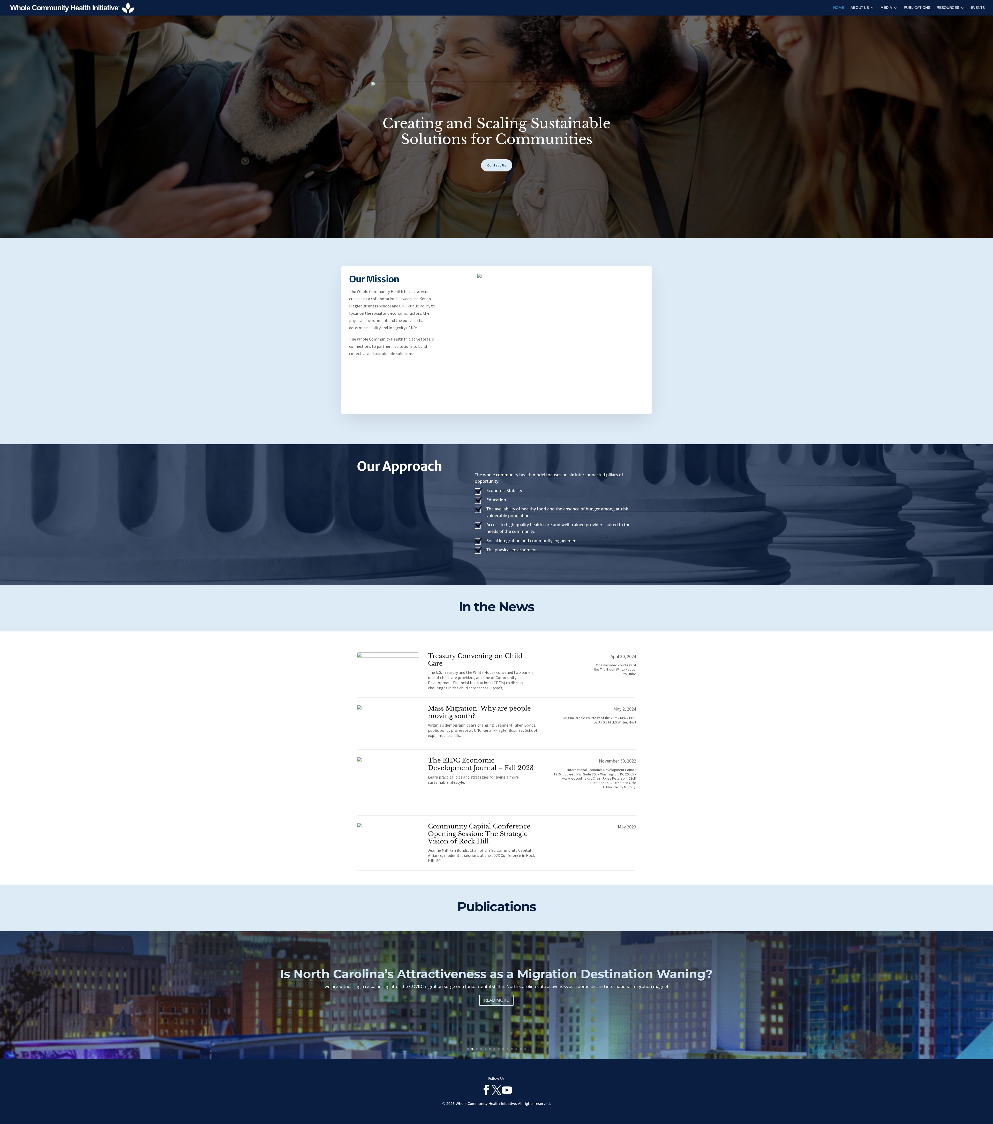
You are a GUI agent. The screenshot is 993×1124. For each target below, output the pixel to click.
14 (525, 1049)
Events (978, 8)
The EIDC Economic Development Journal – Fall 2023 (481, 764)
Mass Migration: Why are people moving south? (479, 712)
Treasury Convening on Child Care (475, 659)
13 (521, 1049)
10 (507, 1049)
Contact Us (496, 165)
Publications (917, 8)
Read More (496, 1013)
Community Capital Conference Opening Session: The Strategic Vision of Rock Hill (479, 834)
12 (516, 1049)
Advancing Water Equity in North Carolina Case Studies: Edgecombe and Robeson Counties (496, 980)
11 (512, 1049)
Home (838, 8)
